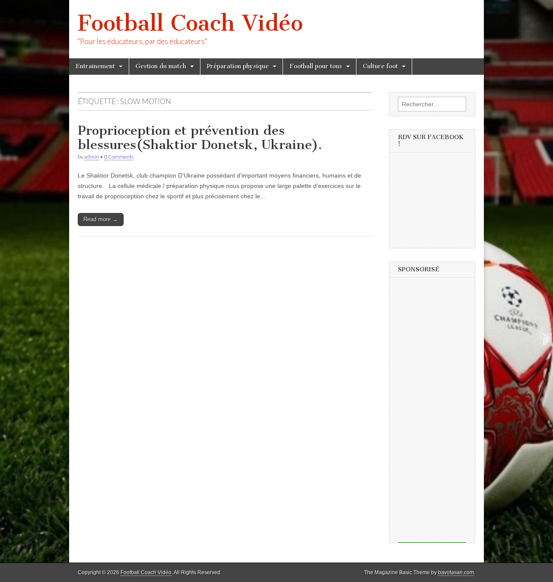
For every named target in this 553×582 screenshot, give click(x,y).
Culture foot (380, 66)
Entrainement (95, 66)
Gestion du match (161, 66)
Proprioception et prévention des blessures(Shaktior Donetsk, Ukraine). (200, 138)
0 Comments (118, 156)
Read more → (100, 219)
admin (91, 156)
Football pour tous (315, 66)
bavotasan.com (456, 572)
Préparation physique (238, 66)
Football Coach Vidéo (190, 23)
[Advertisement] (432, 413)
